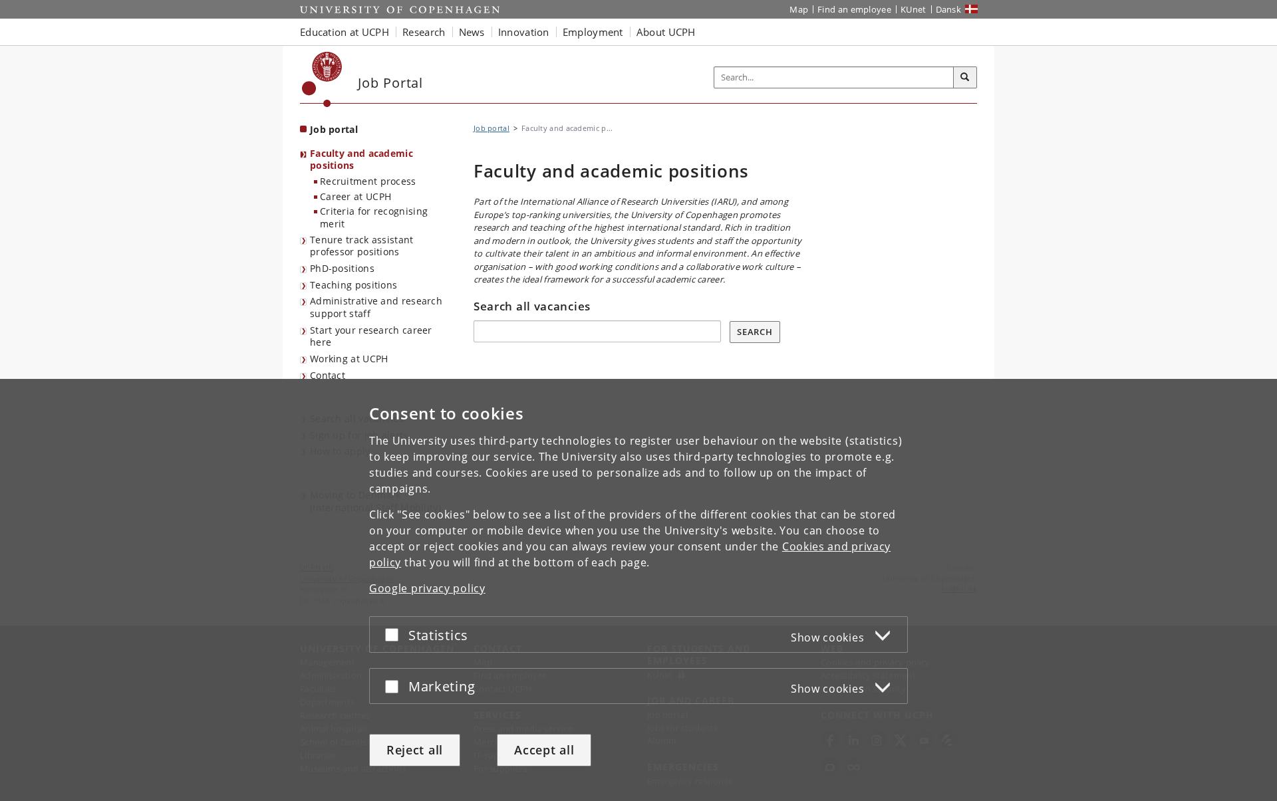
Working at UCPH (349, 358)
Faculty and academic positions (361, 159)
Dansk (949, 9)
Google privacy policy (427, 588)
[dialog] (638, 590)
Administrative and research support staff (376, 307)
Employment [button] (593, 32)
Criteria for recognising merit (374, 217)
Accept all (544, 750)
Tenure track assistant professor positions (362, 246)
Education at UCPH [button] (344, 32)
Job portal (334, 129)
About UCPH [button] (666, 32)
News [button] (472, 32)
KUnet (913, 9)
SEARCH (754, 332)
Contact (327, 375)
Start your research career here (371, 336)
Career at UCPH (355, 196)
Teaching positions (353, 285)
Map (798, 9)
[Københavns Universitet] (322, 79)
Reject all (414, 750)
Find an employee (854, 9)
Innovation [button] (523, 32)
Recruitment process (368, 181)
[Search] (965, 77)
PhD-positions (342, 268)
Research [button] (423, 32)
